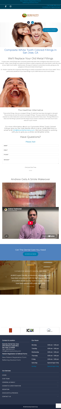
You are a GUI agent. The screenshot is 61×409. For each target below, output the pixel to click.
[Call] (28, 22)
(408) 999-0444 (48, 128)
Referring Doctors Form (30, 2)
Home (4, 375)
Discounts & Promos (10, 393)
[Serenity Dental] (30, 15)
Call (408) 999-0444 (53, 5)
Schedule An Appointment (51, 7)
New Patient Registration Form (30, 1)
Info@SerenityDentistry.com (24, 130)
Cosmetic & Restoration (11, 386)
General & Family (8, 382)
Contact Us (6, 396)
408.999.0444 (10, 349)
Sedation (5, 389)
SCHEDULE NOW (50, 30)
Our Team (6, 378)
